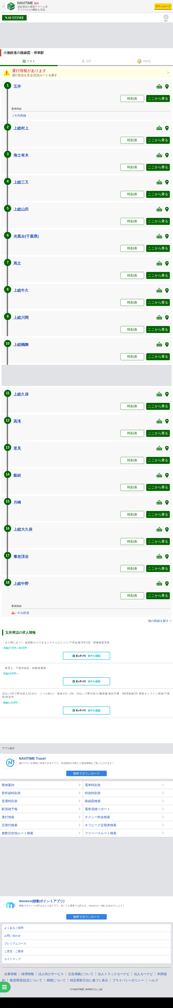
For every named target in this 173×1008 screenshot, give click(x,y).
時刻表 (132, 98)
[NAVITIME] (14, 17)
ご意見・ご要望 (13, 951)
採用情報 (27, 974)
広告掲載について (80, 974)
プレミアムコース (15, 943)
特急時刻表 (93, 793)
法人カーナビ (143, 974)
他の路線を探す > (159, 620)
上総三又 (21, 182)
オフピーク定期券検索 (100, 825)
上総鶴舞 (21, 344)
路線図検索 (93, 801)
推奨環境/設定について (26, 980)
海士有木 (21, 155)
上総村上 (21, 128)
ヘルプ (153, 980)
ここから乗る (158, 98)
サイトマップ (12, 959)
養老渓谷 (21, 556)
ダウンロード (163, 6)
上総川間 (21, 317)
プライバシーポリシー (128, 980)
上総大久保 (23, 529)
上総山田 (21, 209)
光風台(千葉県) (26, 236)
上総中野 (21, 583)
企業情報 (10, 974)
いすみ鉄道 (22, 612)
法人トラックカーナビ (114, 974)
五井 (17, 86)
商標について (56, 980)
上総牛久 (21, 290)
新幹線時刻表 (11, 793)
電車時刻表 (93, 785)
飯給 (17, 475)
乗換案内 (8, 785)
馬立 (17, 263)
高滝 (17, 421)
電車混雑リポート (97, 809)
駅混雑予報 (10, 809)
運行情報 (8, 817)
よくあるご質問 (13, 927)
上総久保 (21, 394)
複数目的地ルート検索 (17, 833)
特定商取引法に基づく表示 (89, 980)
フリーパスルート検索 (100, 833)
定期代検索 (10, 825)
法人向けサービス (51, 974)
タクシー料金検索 (97, 817)
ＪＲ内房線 (18, 115)
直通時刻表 (10, 801)
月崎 (17, 502)
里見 (17, 448)
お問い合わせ (12, 935)
